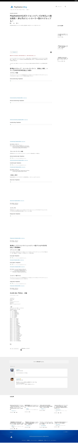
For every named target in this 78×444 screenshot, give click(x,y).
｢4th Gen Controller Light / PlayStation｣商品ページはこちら (19, 160)
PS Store (20, 9)
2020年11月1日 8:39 (19, 370)
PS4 (15, 9)
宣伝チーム (13, 425)
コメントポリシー (53, 440)
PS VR (17, 9)
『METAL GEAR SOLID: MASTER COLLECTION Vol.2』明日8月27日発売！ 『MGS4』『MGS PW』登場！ (46, 406)
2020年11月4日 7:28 (19, 379)
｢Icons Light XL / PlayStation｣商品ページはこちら (17, 266)
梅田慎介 (27, 408)
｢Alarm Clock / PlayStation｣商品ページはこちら (17, 200)
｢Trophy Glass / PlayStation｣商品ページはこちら (17, 285)
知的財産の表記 (40, 440)
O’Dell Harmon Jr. (58, 409)
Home (11, 9)
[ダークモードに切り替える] (56, 6)
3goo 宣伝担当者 (43, 425)
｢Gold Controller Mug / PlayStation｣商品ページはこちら (18, 97)
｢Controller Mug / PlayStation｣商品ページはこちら (17, 141)
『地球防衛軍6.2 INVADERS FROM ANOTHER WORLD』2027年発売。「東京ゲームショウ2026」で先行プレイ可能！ (63, 58)
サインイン (60, 6)
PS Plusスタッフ (14, 410)
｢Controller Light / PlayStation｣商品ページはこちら (17, 167)
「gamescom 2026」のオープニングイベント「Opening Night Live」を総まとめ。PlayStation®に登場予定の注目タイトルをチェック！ (61, 407)
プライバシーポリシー (34, 440)
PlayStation (20, 7)
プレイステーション (16, 348)
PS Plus (23, 9)
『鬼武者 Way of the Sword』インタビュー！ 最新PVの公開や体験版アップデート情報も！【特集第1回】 (63, 46)
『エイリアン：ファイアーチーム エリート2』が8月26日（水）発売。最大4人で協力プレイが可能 (46, 423)
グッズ (12, 348)
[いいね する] (62, 48)
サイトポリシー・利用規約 (26, 440)
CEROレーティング (47, 440)
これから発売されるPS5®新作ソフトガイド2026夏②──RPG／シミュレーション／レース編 (63, 35)
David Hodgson (58, 424)
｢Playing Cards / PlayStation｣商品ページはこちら (17, 238)
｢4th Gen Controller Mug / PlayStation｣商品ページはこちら (19, 119)
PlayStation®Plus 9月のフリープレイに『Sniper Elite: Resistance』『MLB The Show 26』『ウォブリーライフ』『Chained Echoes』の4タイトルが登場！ (17, 407)
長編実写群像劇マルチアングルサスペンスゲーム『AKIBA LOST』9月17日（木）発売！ (32, 406)
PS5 (13, 9)
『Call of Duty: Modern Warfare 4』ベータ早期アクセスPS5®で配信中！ (60, 423)
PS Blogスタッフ (43, 408)
